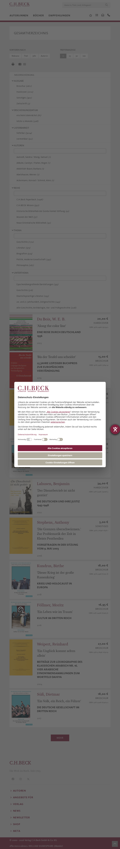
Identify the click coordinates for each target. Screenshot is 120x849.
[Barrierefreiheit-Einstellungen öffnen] (115, 429)
